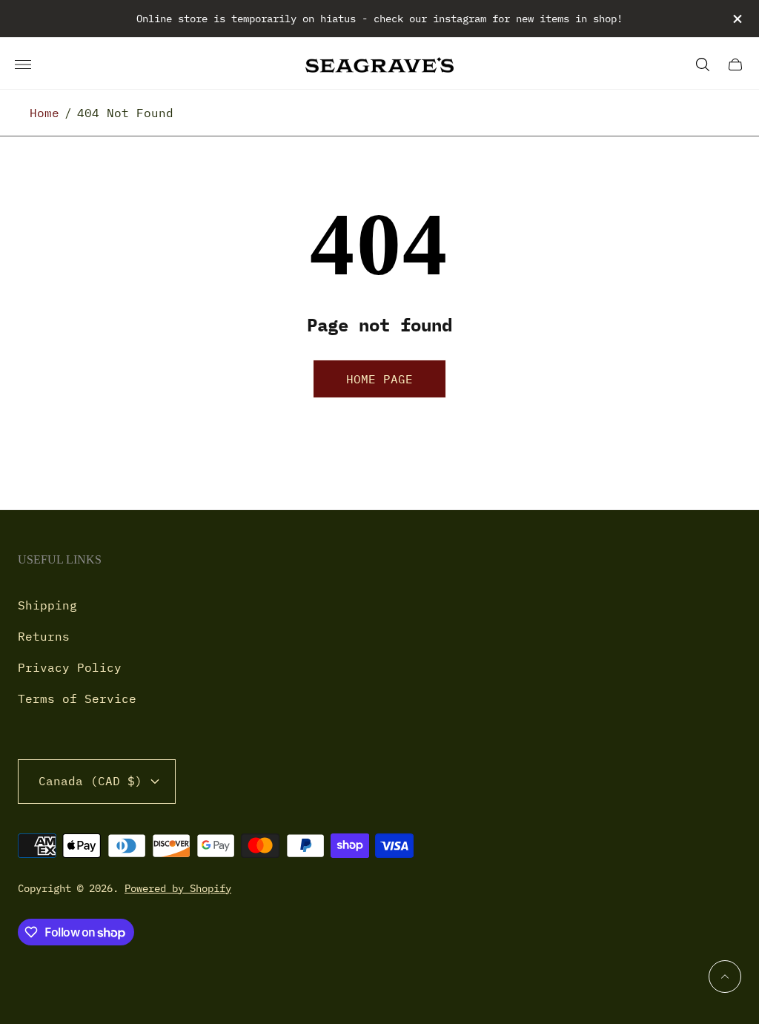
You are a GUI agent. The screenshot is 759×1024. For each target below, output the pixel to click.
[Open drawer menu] (23, 64)
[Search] (702, 64)
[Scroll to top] (725, 976)
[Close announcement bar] (736, 19)
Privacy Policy (70, 667)
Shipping (47, 605)
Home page (379, 378)
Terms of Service (77, 698)
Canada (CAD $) (90, 780)
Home (44, 112)
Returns (44, 636)
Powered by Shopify (178, 888)
